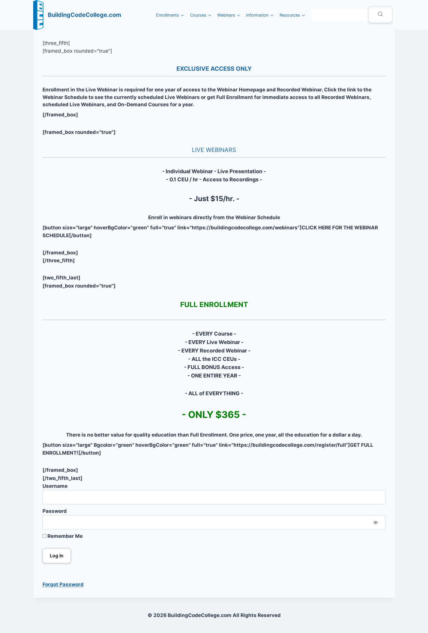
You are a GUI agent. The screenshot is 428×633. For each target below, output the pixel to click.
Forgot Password (63, 584)
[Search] (380, 15)
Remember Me (64, 536)
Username (55, 486)
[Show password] (375, 522)
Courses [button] (198, 15)
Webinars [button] (226, 15)
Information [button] (257, 15)
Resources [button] (290, 15)
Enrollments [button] (167, 15)
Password (55, 511)
